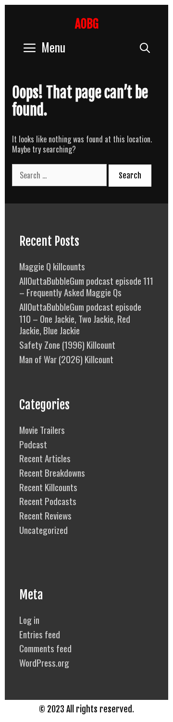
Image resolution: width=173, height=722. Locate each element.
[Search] (145, 47)
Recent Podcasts (47, 500)
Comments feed (45, 648)
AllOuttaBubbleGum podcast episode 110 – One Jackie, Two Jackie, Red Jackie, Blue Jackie (80, 318)
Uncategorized (43, 529)
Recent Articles (45, 458)
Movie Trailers (42, 429)
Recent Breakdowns (52, 472)
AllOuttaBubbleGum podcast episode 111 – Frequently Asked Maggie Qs (86, 286)
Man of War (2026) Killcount (66, 359)
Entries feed (39, 634)
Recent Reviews (45, 515)
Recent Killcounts (48, 487)
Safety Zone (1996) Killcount (67, 344)
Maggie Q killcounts (52, 266)
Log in (29, 619)
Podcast (33, 444)
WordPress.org (44, 662)
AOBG (87, 23)
